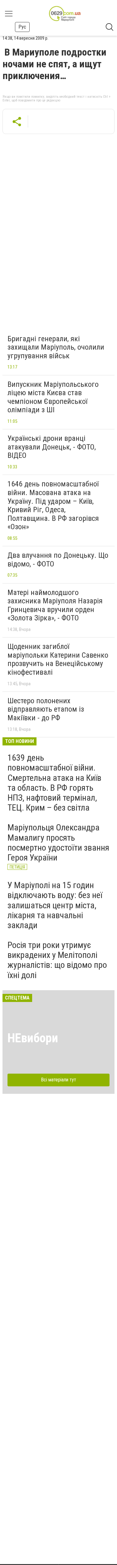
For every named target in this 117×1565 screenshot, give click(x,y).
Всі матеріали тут (58, 1080)
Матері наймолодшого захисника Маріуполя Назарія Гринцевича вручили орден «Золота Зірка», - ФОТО (55, 605)
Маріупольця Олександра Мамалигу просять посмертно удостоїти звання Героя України (58, 842)
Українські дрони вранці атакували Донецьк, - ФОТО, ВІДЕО (51, 447)
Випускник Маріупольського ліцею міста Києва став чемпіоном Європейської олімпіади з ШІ (53, 397)
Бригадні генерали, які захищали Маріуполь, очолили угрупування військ (55, 347)
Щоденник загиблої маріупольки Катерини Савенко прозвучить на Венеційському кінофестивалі (57, 659)
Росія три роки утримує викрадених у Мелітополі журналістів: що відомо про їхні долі (57, 960)
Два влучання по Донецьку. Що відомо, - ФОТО (57, 559)
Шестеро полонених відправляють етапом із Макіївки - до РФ (45, 709)
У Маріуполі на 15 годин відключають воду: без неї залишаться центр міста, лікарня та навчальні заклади (54, 905)
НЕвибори (32, 1038)
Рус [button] (22, 27)
